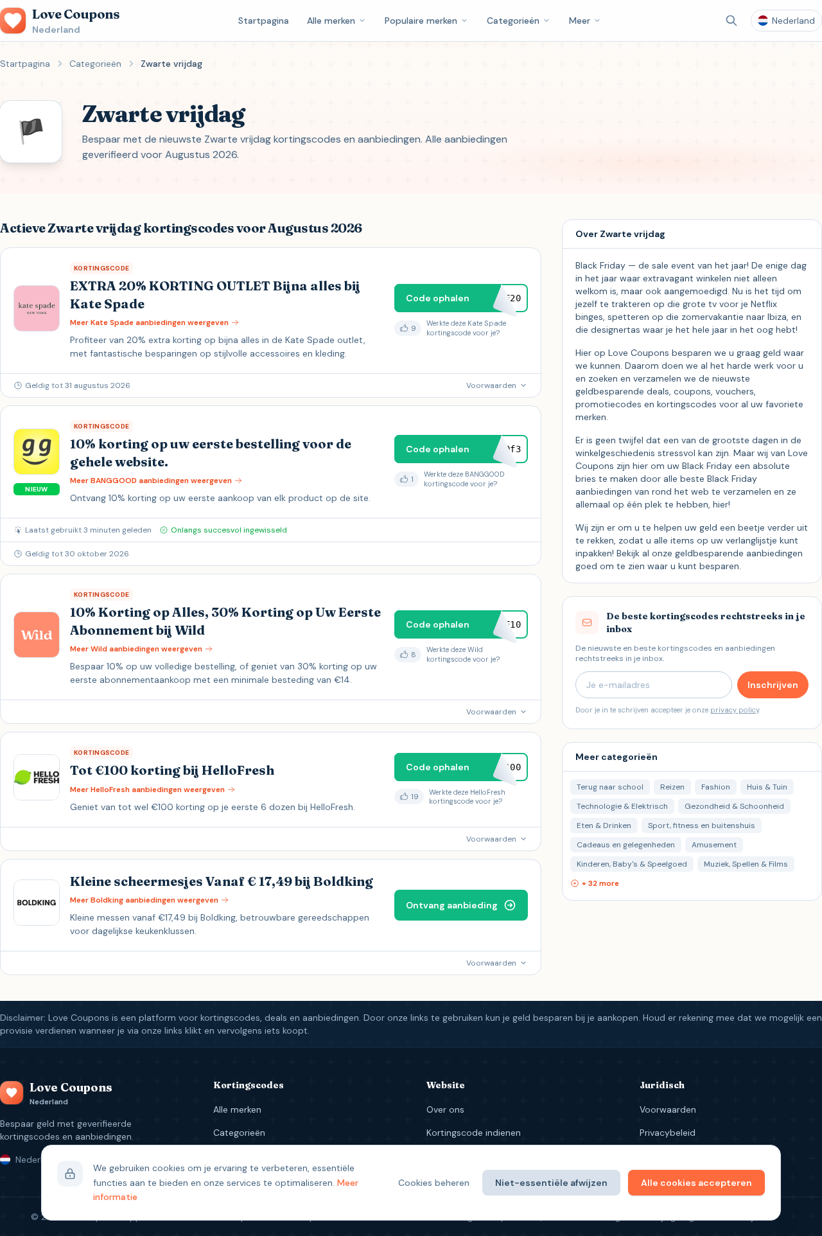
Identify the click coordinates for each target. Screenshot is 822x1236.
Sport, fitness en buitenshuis (701, 825)
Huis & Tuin (767, 787)
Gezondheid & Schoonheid (734, 806)
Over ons (445, 1109)
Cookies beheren (433, 1182)
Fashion (715, 787)
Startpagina (263, 20)
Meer (579, 20)
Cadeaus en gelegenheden (626, 845)
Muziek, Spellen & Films (746, 864)
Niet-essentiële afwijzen (551, 1182)
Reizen (672, 787)
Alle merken (331, 20)
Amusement (714, 845)
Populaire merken (421, 20)
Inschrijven (773, 685)
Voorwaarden (668, 1109)
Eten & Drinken (604, 825)
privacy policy (734, 709)
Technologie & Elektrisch (622, 806)
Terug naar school (610, 787)
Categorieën (513, 20)
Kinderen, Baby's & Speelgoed (632, 864)
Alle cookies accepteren (696, 1182)
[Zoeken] (731, 20)
